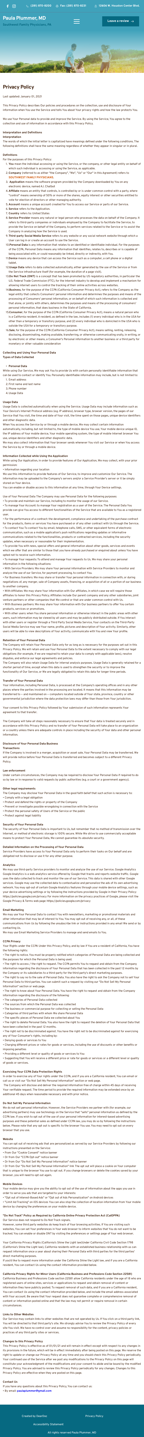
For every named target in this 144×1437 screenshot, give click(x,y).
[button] (77, 21)
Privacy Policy (94, 1416)
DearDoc (41, 1416)
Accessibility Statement (48, 1424)
